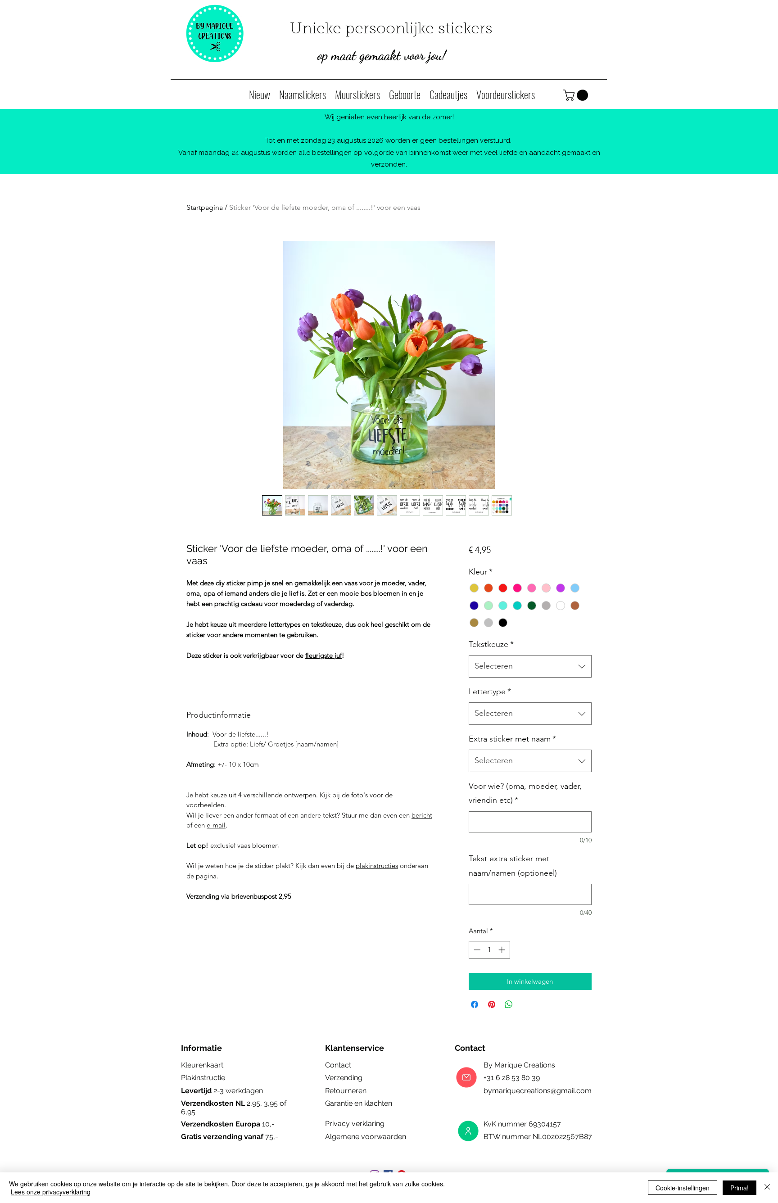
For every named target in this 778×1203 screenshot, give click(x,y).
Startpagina (204, 207)
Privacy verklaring (354, 1123)
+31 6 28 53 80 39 (513, 1077)
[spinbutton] (489, 949)
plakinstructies (377, 865)
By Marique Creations (519, 1065)
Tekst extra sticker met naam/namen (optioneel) (513, 866)
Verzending (343, 1077)
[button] (577, 95)
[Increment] (503, 949)
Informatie (201, 1048)
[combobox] (530, 666)
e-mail (216, 825)
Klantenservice (354, 1048)
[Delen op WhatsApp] (508, 1004)
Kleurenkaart (202, 1065)
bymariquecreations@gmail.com (538, 1090)
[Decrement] (476, 949)
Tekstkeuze (491, 644)
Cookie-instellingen (683, 1187)
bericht (422, 815)
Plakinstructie (203, 1077)
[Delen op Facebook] (474, 1004)
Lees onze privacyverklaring (50, 1191)
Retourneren (345, 1090)
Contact (338, 1065)
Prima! (739, 1187)
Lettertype (490, 691)
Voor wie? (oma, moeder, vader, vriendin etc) (525, 793)
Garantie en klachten (358, 1103)
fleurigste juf (323, 655)
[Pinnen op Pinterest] (491, 1004)
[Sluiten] (767, 1188)
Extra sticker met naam (512, 739)
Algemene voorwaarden (365, 1136)
